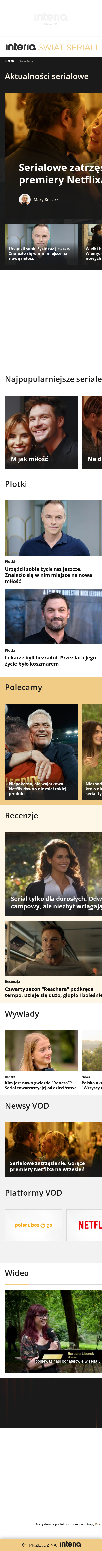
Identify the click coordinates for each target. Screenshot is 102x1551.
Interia (10, 61)
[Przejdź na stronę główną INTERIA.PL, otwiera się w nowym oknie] (21, 47)
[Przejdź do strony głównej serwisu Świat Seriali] (67, 47)
